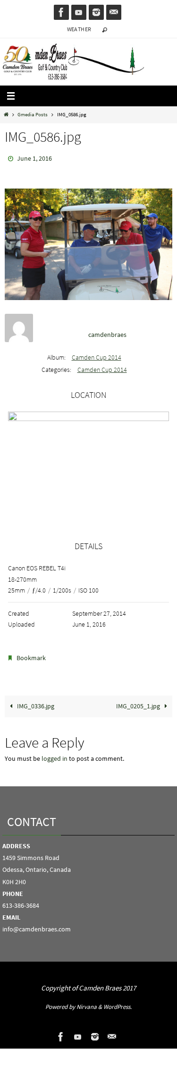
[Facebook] (61, 12)
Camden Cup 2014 (96, 355)
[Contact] (113, 12)
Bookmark (31, 655)
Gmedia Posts (32, 114)
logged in (54, 754)
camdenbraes (107, 332)
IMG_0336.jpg (35, 702)
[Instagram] (96, 12)
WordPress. (117, 1003)
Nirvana (86, 1003)
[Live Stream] (78, 12)
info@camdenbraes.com (36, 925)
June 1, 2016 (34, 158)
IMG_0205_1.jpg (138, 702)
